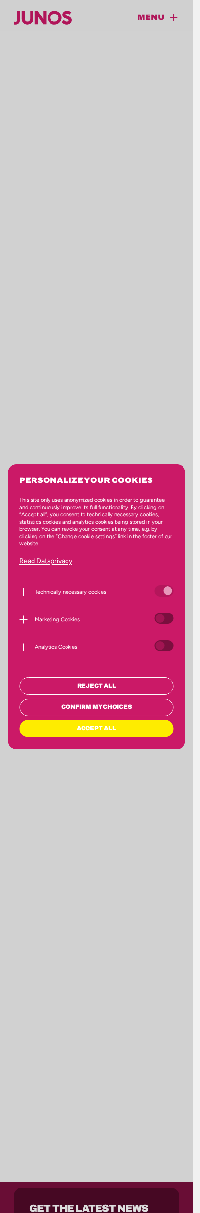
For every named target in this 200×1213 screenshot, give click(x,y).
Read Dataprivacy (45, 561)
